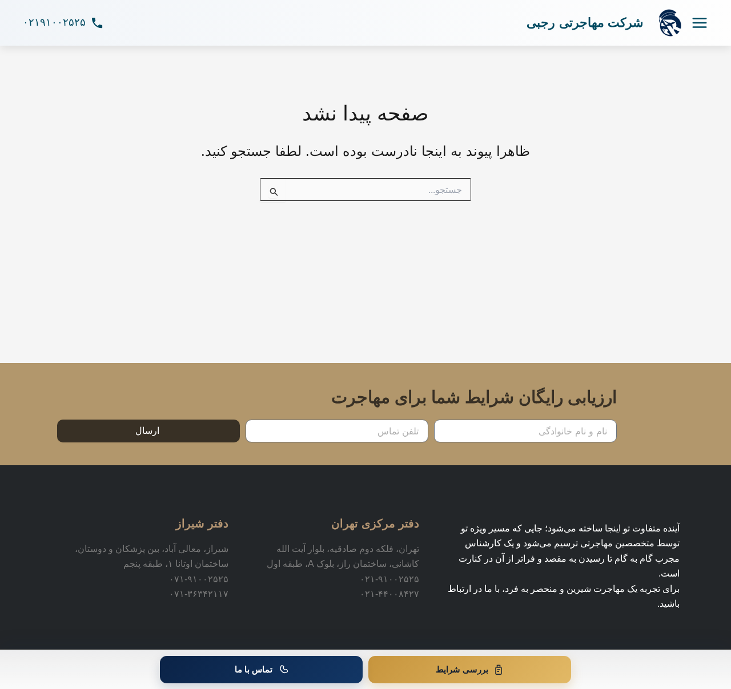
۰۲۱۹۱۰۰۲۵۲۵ (54, 22)
